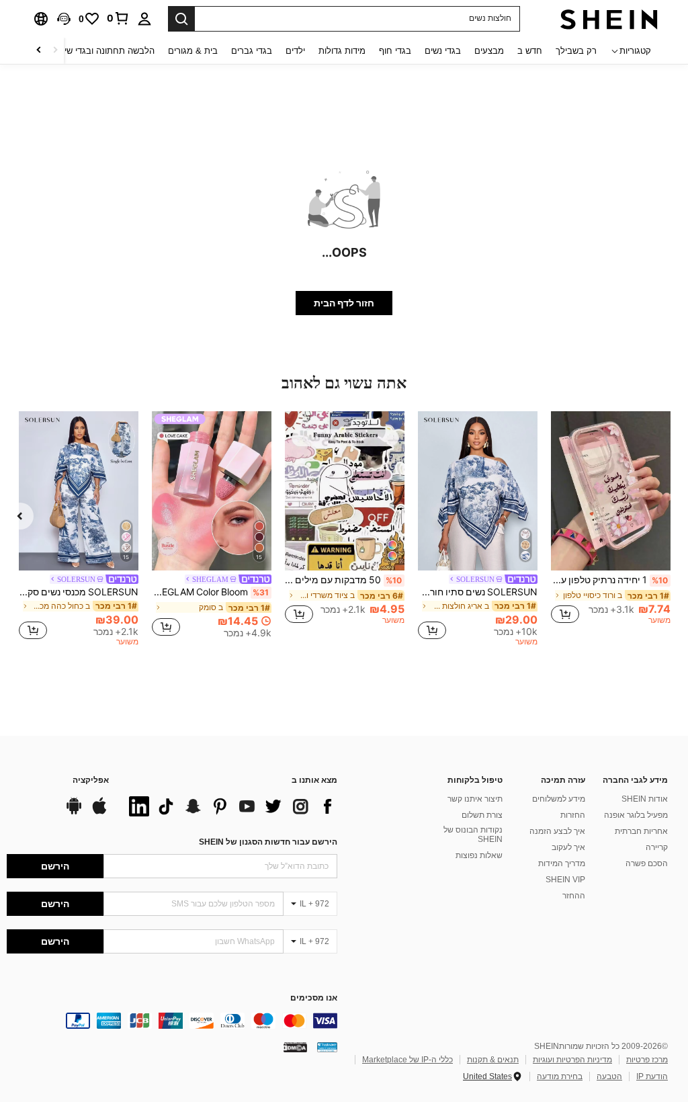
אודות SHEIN (644, 799)
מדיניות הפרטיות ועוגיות (572, 1059)
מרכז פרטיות (647, 1059)
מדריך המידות (561, 863)
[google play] (73, 812)
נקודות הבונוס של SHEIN (473, 834)
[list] (229, 806)
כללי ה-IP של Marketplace (407, 1059)
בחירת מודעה (560, 1076)
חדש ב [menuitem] (529, 51)
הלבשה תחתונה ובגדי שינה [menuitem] (105, 51)
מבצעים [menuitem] (489, 51)
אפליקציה (91, 780)
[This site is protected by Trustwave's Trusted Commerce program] (327, 1047)
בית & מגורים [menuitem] (193, 51)
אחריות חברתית (641, 831)
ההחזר (573, 895)
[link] (118, 18)
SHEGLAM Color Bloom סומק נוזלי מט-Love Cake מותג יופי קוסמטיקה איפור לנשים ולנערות (210, 592)
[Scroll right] (39, 51)
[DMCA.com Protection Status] (295, 1047)
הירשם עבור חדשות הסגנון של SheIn (268, 842)
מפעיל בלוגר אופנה (636, 815)
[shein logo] (609, 19)
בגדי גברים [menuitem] (251, 51)
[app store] (99, 812)
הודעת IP (652, 1076)
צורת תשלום (482, 815)
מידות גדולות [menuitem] (342, 51)
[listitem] (611, 523)
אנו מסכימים (313, 998)
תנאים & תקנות (493, 1059)
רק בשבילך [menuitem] (576, 51)
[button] (64, 19)
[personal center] (144, 19)
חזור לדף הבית (344, 303)
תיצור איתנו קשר (475, 799)
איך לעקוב (568, 847)
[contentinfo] (172, 1021)
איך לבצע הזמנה (557, 831)
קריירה (657, 847)
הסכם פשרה (647, 863)
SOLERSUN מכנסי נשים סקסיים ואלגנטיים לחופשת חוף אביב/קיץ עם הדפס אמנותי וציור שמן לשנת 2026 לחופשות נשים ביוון (78, 592)
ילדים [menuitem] (295, 51)
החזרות (572, 815)
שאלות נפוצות (479, 855)
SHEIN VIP (565, 879)
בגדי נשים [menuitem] (443, 51)
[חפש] (181, 19)
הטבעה (609, 1076)
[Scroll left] (55, 51)
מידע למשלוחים (558, 799)
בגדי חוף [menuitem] (395, 51)
